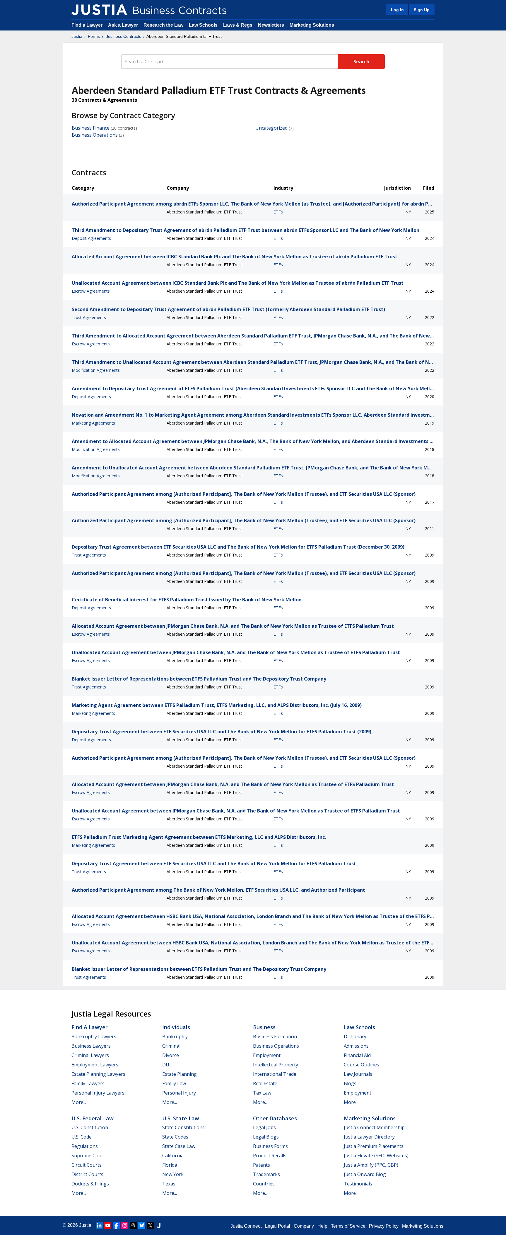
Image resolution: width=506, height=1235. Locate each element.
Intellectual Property (275, 1064)
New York (173, 1174)
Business (264, 1027)
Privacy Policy (384, 1226)
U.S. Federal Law (92, 1118)
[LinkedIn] (99, 1225)
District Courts (87, 1174)
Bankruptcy (175, 1036)
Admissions (356, 1046)
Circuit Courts (86, 1165)
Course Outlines (361, 1064)
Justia (76, 36)
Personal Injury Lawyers (97, 1093)
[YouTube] (107, 1225)
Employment (267, 1055)
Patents (261, 1165)
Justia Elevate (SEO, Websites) (376, 1155)
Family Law (174, 1083)
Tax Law (262, 1093)
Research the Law (163, 25)
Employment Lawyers (94, 1064)
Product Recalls (269, 1155)
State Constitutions (183, 1127)
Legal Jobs (264, 1127)
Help (322, 1226)
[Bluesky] (141, 1225)
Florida (169, 1165)
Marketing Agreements (93, 423)
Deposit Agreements (91, 238)
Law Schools (203, 25)
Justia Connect (245, 1226)
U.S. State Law (180, 1118)
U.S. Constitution (89, 1127)
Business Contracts (123, 36)
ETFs (278, 212)
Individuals (176, 1027)
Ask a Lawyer (123, 25)
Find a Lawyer (86, 25)
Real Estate (265, 1083)
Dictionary (355, 1036)
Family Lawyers (88, 1083)
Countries (264, 1183)
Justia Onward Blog (365, 1174)
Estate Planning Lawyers (98, 1074)
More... (78, 1102)
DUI (166, 1064)
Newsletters (271, 25)
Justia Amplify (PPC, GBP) (371, 1165)
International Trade (274, 1074)
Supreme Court (88, 1155)
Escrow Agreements (91, 291)
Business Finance (91, 128)
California (173, 1155)
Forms (94, 36)
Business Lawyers (91, 1046)
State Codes (175, 1137)
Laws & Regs (237, 25)
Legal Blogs (266, 1137)
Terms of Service (348, 1226)
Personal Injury (179, 1093)
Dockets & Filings (90, 1183)
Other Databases (275, 1118)
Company (304, 1226)
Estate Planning (179, 1074)
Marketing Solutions (312, 25)
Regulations (84, 1146)
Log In (397, 9)
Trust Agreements (89, 317)
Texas (168, 1183)
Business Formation (275, 1036)
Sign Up (422, 9)
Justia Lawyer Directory (369, 1137)
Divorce (170, 1055)
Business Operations (95, 135)
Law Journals (358, 1074)
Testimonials (358, 1183)
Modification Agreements (96, 370)
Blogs (350, 1083)
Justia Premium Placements (374, 1146)
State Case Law (178, 1146)
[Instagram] (124, 1225)
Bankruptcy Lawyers (93, 1036)
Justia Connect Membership (374, 1127)
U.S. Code (81, 1137)
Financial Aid (357, 1055)
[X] (150, 1225)
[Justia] (99, 9)
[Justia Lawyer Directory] (158, 1225)
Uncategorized (271, 128)
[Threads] (133, 1225)
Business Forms (270, 1146)
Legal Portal (277, 1226)
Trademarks (266, 1174)
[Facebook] (116, 1225)
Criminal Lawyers (90, 1055)
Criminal (171, 1046)
